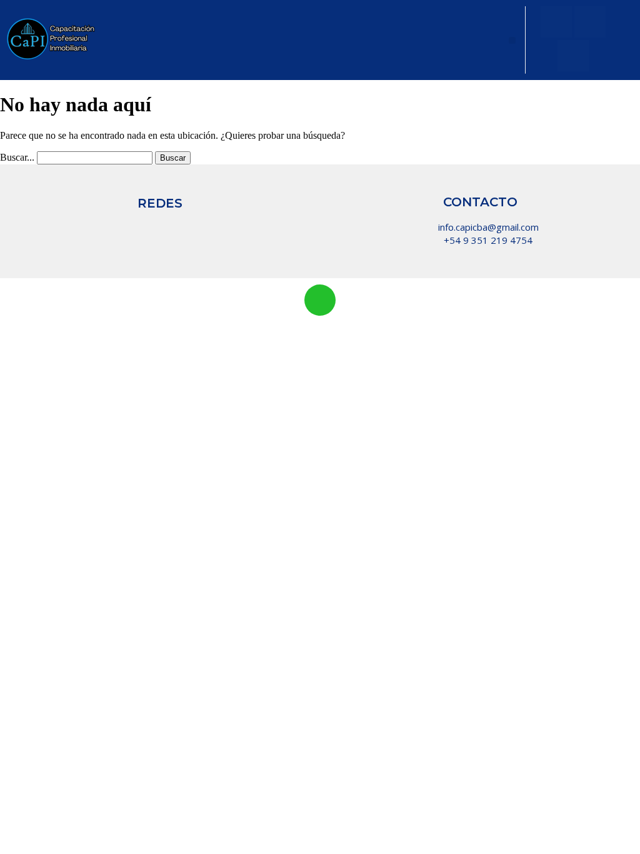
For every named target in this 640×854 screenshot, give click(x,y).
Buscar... (17, 157)
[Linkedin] (227, 226)
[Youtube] (590, 22)
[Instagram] (556, 22)
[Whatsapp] (193, 226)
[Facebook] (573, 55)
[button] (512, 40)
